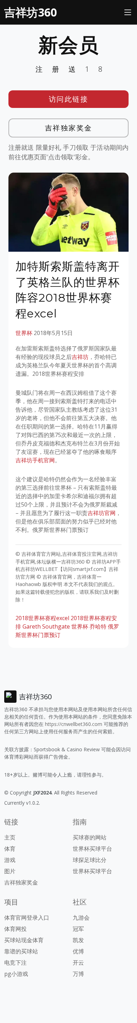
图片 (9, 871)
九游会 (81, 917)
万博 (78, 974)
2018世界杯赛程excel (42, 618)
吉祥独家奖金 (68, 128)
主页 (9, 837)
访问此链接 (69, 99)
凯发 (78, 940)
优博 (78, 951)
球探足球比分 (89, 860)
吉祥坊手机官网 (35, 460)
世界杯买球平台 (92, 848)
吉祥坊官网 (101, 513)
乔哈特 (98, 626)
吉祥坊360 (30, 12)
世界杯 (23, 333)
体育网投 (15, 929)
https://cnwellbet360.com (73, 724)
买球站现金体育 (24, 940)
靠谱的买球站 (21, 951)
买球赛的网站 (89, 837)
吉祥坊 (80, 357)
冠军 (78, 929)
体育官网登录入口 (26, 917)
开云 (78, 962)
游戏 (9, 860)
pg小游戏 (16, 974)
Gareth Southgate (46, 626)
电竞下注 (15, 962)
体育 (9, 848)
